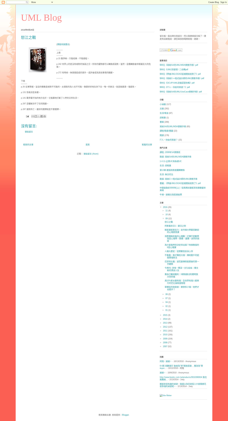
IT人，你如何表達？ (169, 140)
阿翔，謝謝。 (166, 361)
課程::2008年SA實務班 (170, 152)
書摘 (162, 122)
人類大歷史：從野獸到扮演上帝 (179, 251)
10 (166, 214)
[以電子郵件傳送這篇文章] (32, 116)
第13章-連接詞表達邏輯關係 (172, 170)
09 (166, 218)
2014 (165, 319)
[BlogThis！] (35, 116)
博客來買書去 (63, 44)
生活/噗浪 (164, 113)
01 (166, 310)
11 (166, 210)
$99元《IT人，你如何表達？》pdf (175, 87)
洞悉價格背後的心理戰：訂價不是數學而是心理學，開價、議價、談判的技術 (182, 238)
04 (166, 302)
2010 (165, 334)
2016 (165, 207)
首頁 (88, 144)
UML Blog (41, 17)
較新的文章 (28, 144)
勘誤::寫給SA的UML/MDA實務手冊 (175, 157)
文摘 (162, 108)
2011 (165, 331)
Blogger (125, 415)
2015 (165, 315)
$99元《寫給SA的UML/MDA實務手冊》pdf (179, 65)
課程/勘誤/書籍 (166, 131)
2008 (165, 342)
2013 (165, 323)
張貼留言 (29, 132)
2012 (165, 327)
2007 (165, 346)
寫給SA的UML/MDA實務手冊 (173, 126)
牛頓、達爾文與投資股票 (171, 194)
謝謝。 (163, 372)
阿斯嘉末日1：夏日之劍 (175, 226)
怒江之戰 (169, 222)
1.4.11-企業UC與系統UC (171, 161)
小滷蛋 (163, 104)
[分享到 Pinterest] (44, 116)
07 (166, 298)
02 (166, 306)
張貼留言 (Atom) (91, 154)
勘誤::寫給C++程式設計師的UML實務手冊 (178, 179)
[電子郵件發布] (27, 116)
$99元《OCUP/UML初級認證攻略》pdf (177, 83)
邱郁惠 (163, 117)
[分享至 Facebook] (41, 116)
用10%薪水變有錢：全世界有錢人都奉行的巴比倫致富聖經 (182, 281)
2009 (165, 338)
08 (166, 294)
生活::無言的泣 (166, 174)
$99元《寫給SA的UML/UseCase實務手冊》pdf (181, 92)
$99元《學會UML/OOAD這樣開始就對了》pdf (180, 74)
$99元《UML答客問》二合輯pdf (174, 69)
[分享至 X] (38, 116)
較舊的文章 (147, 144)
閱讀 (162, 135)
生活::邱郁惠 (165, 165)
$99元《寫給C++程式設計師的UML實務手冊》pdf (182, 78)
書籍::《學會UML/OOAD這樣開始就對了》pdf (180, 183)
